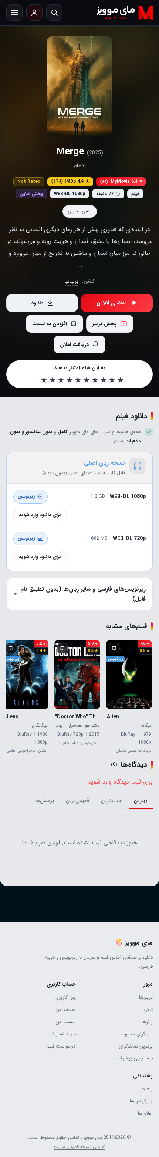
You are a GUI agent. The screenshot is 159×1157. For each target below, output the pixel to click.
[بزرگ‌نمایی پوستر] (79, 86)
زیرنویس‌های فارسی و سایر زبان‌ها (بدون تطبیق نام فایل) (83, 593)
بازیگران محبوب (137, 1034)
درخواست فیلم (61, 1046)
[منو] (14, 12)
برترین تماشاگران (136, 1046)
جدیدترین (111, 801)
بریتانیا (71, 281)
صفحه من (65, 1009)
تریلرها (146, 997)
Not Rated (28, 181)
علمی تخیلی (80, 211)
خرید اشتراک (63, 1034)
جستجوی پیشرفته (134, 1058)
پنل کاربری (65, 997)
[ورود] (34, 12)
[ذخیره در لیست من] (114, 648)
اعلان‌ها (145, 1113)
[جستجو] (54, 12)
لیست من (65, 1022)
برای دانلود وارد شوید (40, 515)
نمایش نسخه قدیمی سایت (79, 1147)
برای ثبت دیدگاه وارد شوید (120, 782)
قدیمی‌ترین (77, 801)
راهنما (147, 1089)
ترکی (148, 1009)
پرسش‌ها (44, 801)
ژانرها (147, 1022)
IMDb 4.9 (70, 181)
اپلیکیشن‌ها (141, 1101)
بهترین (141, 801)
